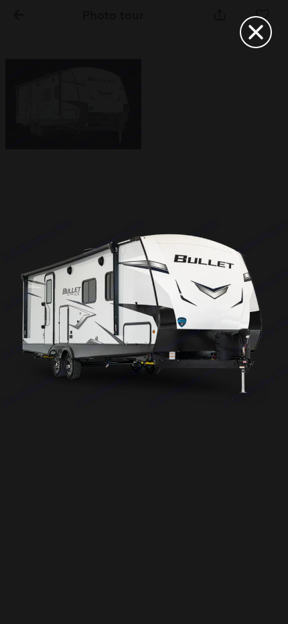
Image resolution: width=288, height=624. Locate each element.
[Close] (256, 32)
